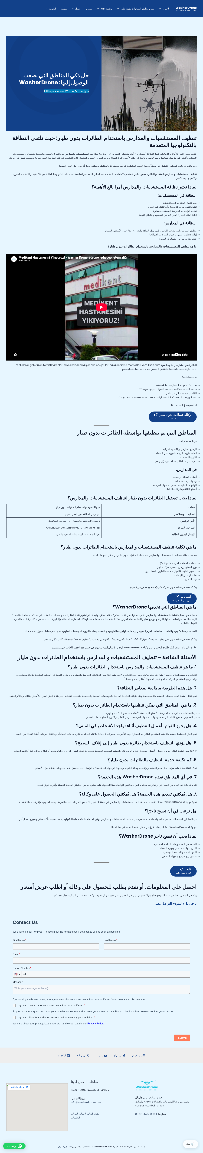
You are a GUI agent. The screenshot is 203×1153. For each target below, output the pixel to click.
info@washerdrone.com (86, 1102)
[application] (161, 8)
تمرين (89, 8)
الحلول (166, 8)
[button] (14, 1146)
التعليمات (76, 1117)
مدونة (64, 8)
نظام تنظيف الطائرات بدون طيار (137, 8)
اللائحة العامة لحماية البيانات (85, 1113)
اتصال (78, 8)
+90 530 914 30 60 (146, 1114)
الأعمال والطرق (65, 1146)
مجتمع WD (106, 8)
